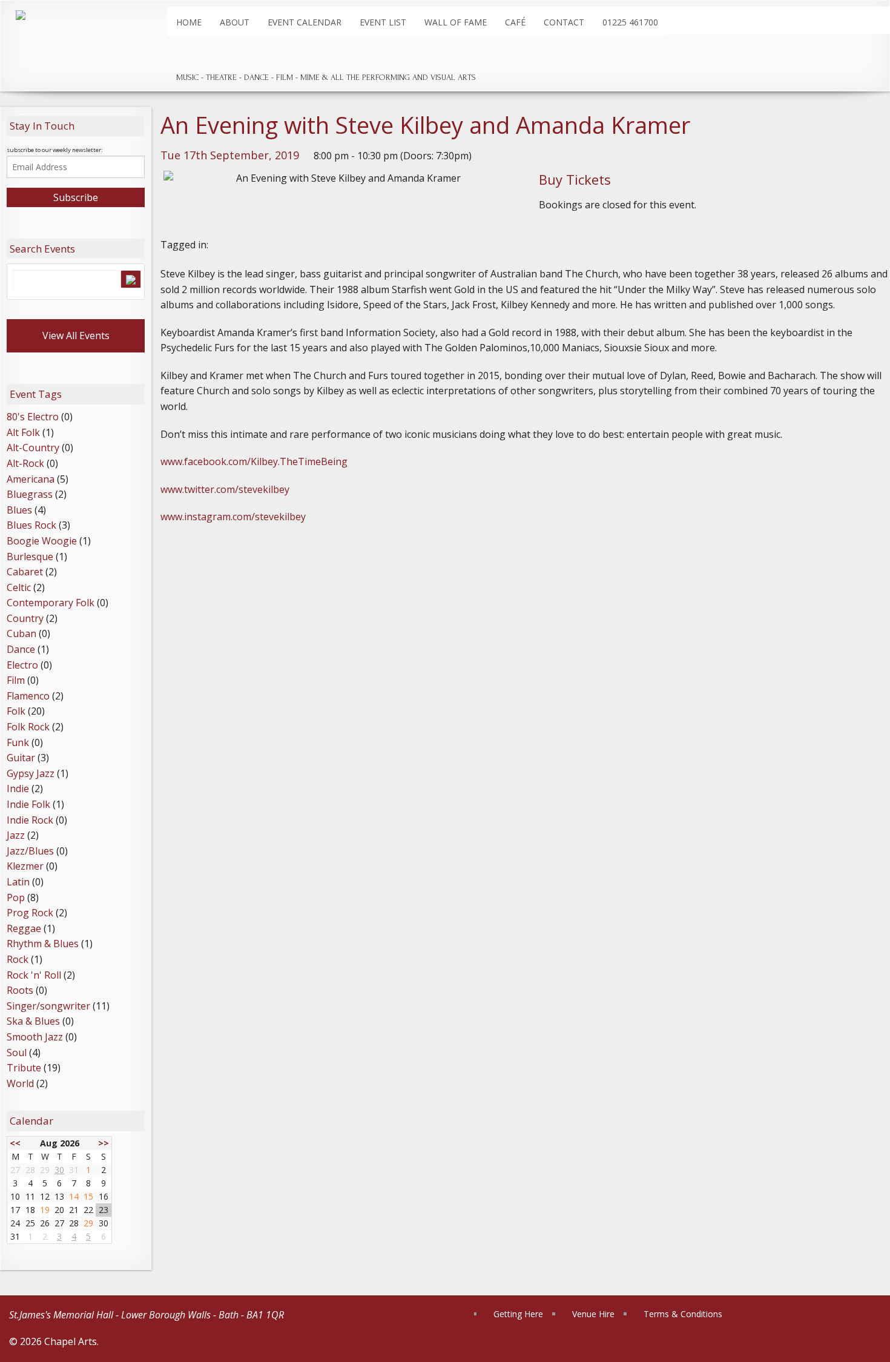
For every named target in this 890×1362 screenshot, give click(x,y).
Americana (30, 479)
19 (45, 1209)
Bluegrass (30, 494)
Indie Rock (30, 820)
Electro (22, 665)
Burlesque (30, 556)
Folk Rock (28, 726)
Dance (21, 649)
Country (25, 618)
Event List (383, 22)
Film (16, 680)
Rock (17, 959)
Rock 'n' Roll (34, 975)
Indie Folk (28, 804)
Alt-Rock (25, 463)
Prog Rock (30, 912)
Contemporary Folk (50, 602)
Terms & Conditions (683, 1314)
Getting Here (518, 1314)
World (20, 1083)
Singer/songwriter (48, 1006)
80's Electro (33, 416)
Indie (18, 788)
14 (74, 1196)
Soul (17, 1052)
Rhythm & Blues (43, 943)
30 (59, 1169)
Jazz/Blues (30, 851)
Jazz (16, 835)
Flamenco (28, 695)
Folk (16, 711)
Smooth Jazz (35, 1036)
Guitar (21, 757)
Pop (16, 897)
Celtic (19, 587)
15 (88, 1196)
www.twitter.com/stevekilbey (224, 489)
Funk (18, 742)
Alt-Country (33, 447)
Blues (19, 510)
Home (189, 22)
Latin (18, 881)
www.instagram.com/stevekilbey (233, 516)
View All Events (76, 335)
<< (15, 1143)
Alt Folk (23, 432)
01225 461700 (630, 22)
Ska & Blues (33, 1021)
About (234, 22)
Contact (564, 22)
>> (103, 1143)
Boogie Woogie (42, 540)
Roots (20, 990)
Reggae (24, 928)
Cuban (21, 633)
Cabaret (25, 571)
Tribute (24, 1067)
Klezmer (25, 866)
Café (515, 22)
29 (88, 1223)
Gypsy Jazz (30, 773)
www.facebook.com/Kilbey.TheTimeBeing (254, 461)
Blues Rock (31, 525)
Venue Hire (593, 1314)
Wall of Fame (455, 22)
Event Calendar (304, 22)
